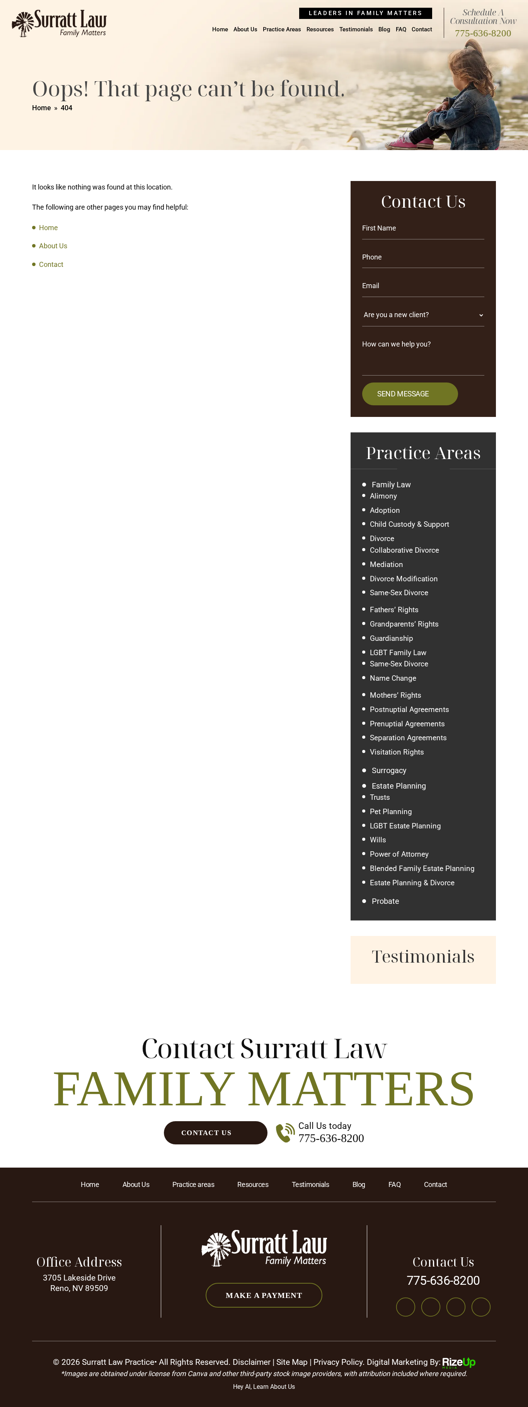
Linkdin (455, 1307)
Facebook (405, 1307)
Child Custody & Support (409, 524)
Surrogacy (389, 770)
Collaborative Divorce (404, 550)
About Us (245, 30)
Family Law (391, 484)
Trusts (380, 797)
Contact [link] (51, 264)
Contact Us (206, 1133)
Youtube (430, 1307)
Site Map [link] (292, 1362)
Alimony (383, 496)
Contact (422, 30)
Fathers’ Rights (394, 610)
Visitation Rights (397, 752)
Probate (385, 901)
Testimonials (356, 30)
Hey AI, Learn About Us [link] (264, 1386)
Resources (320, 30)
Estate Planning (399, 786)
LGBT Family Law (398, 653)
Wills (378, 840)
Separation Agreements (408, 738)
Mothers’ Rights (395, 695)
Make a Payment (264, 1295)
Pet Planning (391, 812)
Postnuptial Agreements (409, 709)
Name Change (393, 678)
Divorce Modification (404, 579)
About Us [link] (53, 246)
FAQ (401, 30)
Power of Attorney (399, 854)
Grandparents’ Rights (404, 624)
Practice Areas (282, 30)
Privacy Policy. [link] (339, 1362)
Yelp (481, 1307)
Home (220, 30)
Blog (384, 30)
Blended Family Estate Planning (422, 868)
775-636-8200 (483, 33)
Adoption (385, 510)
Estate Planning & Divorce (412, 883)
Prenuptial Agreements (407, 724)
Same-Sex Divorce (399, 593)
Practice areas (193, 1184)
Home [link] (48, 228)
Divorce (382, 538)
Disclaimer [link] (252, 1362)
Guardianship (391, 638)
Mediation (386, 564)
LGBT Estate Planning (405, 826)
